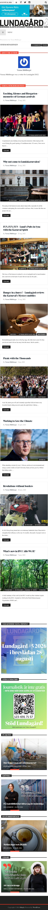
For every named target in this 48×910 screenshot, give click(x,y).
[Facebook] (21, 2)
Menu (10, 32)
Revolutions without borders (18, 486)
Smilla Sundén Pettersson (13, 889)
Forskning (9, 590)
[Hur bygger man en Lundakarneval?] (24, 754)
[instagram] (29, 2)
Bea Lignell (7, 848)
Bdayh (22, 907)
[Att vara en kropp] (24, 876)
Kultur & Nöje (40, 525)
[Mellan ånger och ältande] (24, 835)
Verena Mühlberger (24, 70)
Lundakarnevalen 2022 (37, 135)
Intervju (42, 460)
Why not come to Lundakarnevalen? (21, 161)
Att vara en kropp (11, 885)
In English (22, 135)
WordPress (36, 907)
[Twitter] (25, 2)
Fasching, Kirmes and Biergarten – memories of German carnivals (21, 95)
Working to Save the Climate (17, 421)
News (35, 590)
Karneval (22, 200)
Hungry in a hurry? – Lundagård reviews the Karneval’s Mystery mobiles (23, 294)
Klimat (27, 590)
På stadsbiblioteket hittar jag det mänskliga (23, 803)
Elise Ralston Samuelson (12, 766)
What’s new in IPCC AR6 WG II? (19, 551)
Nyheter (42, 590)
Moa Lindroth (8, 807)
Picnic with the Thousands (17, 358)
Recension (42, 334)
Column (23, 397)
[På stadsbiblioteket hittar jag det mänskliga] (24, 794)
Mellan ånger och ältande (15, 844)
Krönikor (42, 397)
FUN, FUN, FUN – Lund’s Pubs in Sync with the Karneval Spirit (21, 228)
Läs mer (6, 150)
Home (1, 40)
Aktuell (13, 334)
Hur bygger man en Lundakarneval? (19, 762)
